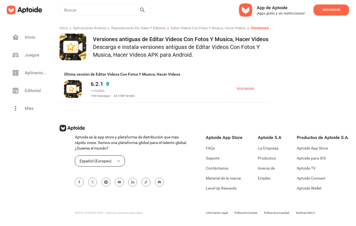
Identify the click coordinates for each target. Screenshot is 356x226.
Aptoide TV (306, 168)
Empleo (264, 178)
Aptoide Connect (311, 178)
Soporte (212, 158)
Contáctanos (217, 168)
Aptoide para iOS (311, 158)
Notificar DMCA (305, 212)
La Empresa (268, 148)
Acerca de (266, 168)
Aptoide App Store (312, 148)
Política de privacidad (276, 212)
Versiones (260, 28)
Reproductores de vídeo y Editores (138, 28)
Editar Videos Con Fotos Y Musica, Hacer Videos (208, 28)
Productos (267, 158)
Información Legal (217, 212)
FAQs (210, 148)
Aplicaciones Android (89, 28)
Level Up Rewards (221, 188)
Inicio (64, 28)
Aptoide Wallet (309, 188)
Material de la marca (223, 178)
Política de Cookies (245, 212)
